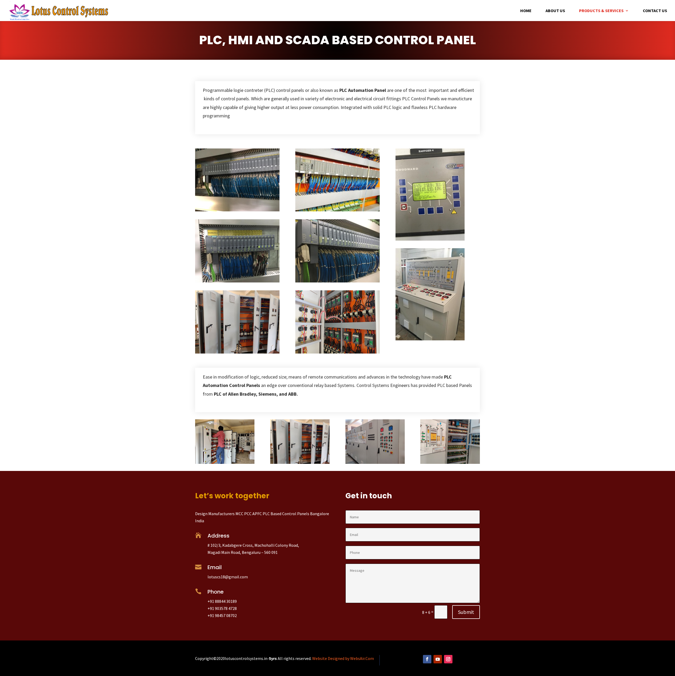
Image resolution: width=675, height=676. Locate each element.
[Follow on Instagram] (448, 659)
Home (526, 11)
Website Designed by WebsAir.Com (343, 658)
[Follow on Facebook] (427, 659)
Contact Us (655, 11)
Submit (466, 612)
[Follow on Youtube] (437, 659)
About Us (555, 11)
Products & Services (601, 11)
